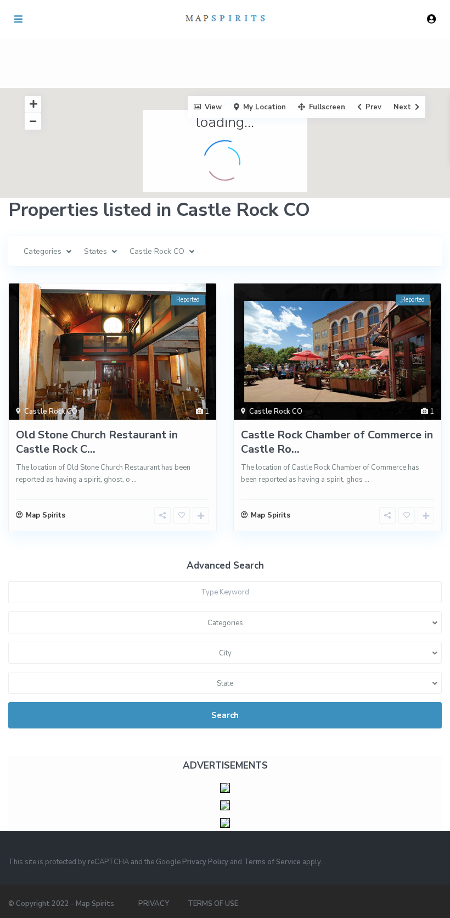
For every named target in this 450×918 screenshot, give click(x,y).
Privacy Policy (205, 862)
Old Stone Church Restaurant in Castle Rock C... (97, 442)
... (134, 480)
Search (225, 715)
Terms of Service (272, 862)
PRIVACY (153, 904)
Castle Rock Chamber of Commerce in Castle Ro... (337, 442)
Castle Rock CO (50, 411)
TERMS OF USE (213, 904)
